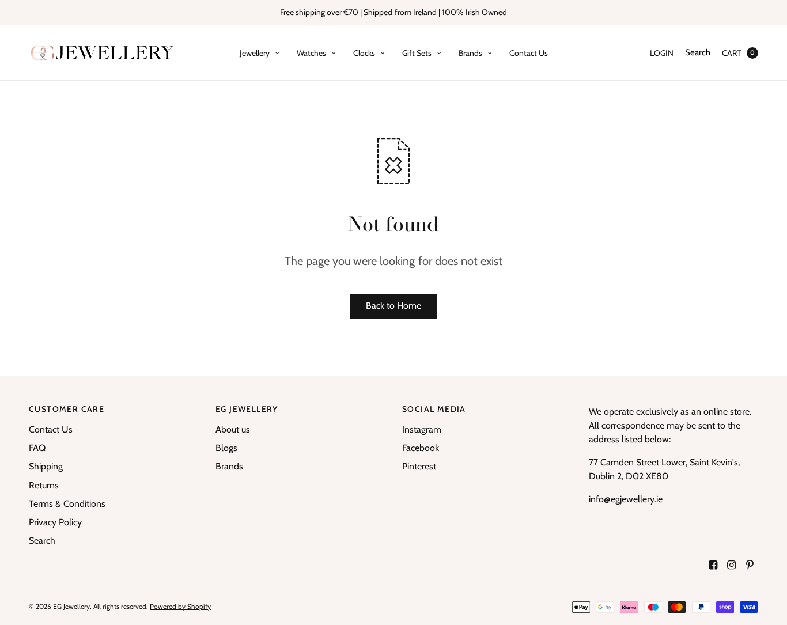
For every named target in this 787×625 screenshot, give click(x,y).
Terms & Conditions (67, 503)
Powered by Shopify (180, 606)
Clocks (364, 53)
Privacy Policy (55, 522)
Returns (44, 485)
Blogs (226, 447)
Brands (470, 53)
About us (232, 429)
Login (662, 53)
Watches (311, 53)
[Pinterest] (750, 565)
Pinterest (419, 466)
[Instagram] (732, 565)
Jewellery (255, 53)
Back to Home (393, 305)
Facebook (420, 447)
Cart (731, 53)
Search (697, 52)
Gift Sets (417, 53)
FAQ (37, 447)
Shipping (46, 466)
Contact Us (528, 53)
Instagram (421, 429)
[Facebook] (713, 565)
